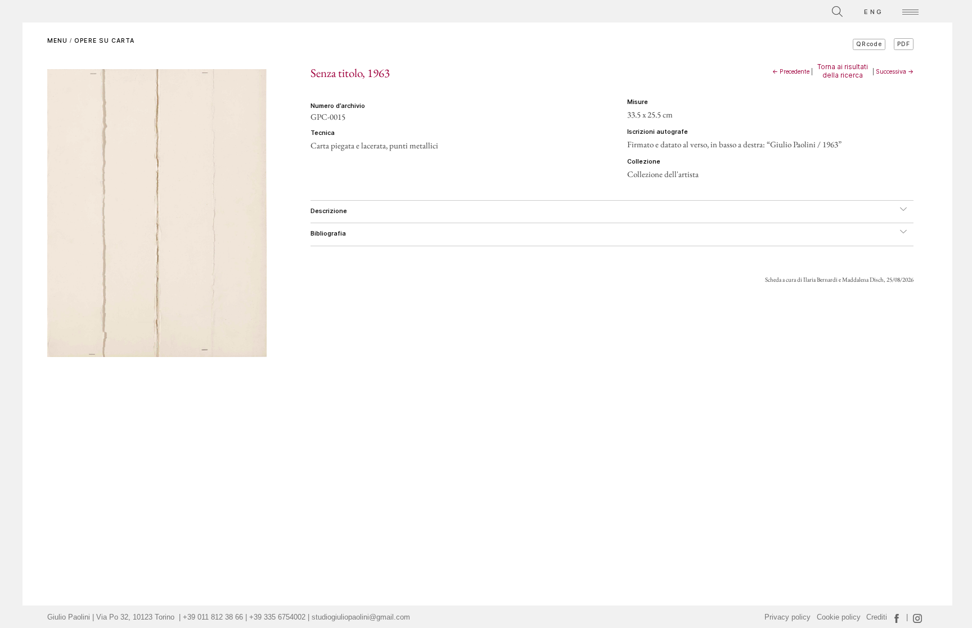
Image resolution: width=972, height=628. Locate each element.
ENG (873, 12)
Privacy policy (787, 617)
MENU (57, 40)
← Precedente (790, 71)
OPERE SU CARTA (104, 40)
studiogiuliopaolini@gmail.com (361, 617)
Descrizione (328, 211)
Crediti (876, 617)
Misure (637, 102)
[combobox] (787, 10)
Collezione (643, 161)
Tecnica (322, 133)
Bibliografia (328, 233)
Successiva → (895, 71)
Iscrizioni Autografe (657, 131)
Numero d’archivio (337, 106)
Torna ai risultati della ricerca (842, 71)
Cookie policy (839, 617)
